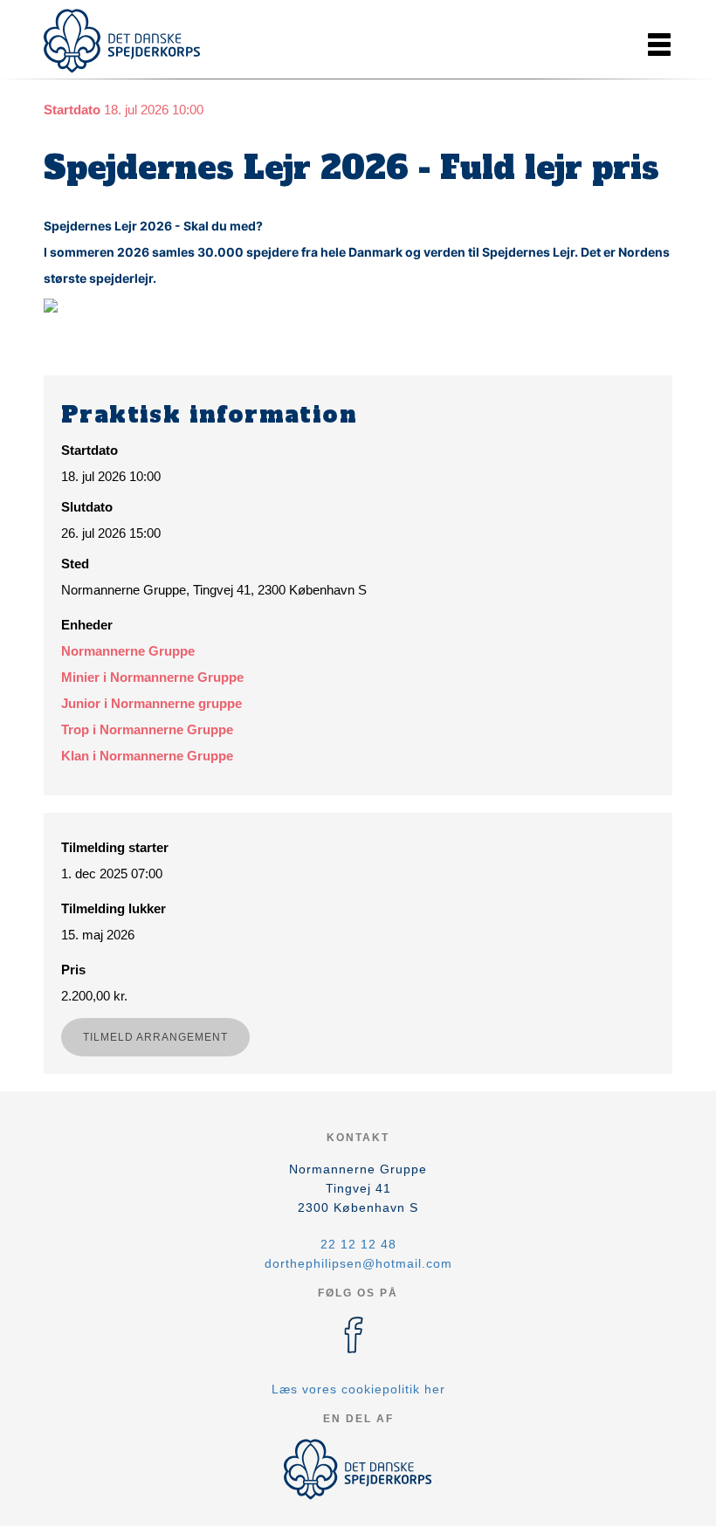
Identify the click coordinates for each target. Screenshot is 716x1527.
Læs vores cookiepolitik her (358, 1389)
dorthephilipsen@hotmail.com (358, 1263)
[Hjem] (122, 41)
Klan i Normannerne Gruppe (147, 755)
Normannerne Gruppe (128, 650)
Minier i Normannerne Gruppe (152, 677)
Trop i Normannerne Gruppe (147, 729)
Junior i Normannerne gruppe (151, 703)
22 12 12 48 (358, 1244)
